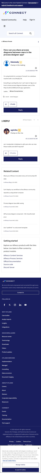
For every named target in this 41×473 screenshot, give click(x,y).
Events (4, 411)
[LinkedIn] (20, 304)
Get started (32, 3)
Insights (4, 323)
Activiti (7, 97)
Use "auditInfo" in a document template (15, 228)
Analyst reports (6, 319)
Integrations (5, 327)
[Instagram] (15, 304)
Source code (8, 264)
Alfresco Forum (7, 41)
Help (25, 20)
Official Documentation (12, 261)
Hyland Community (8, 20)
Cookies (18, 442)
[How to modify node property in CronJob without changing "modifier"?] (34, 120)
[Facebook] (4, 304)
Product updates (7, 352)
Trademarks (28, 445)
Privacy (11, 442)
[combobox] (20, 33)
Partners (4, 394)
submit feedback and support (12, 5)
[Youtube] (25, 304)
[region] (20, 459)
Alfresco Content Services (13, 255)
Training (4, 415)
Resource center (7, 337)
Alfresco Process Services (16, 91)
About (4, 390)
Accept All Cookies (20, 470)
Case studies (5, 315)
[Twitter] (9, 304)
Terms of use (27, 442)
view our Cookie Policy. (9, 461)
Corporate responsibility (9, 398)
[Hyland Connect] (14, 13)
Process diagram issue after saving (14, 203)
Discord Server (9, 267)
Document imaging (7, 377)
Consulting (5, 369)
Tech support (6, 423)
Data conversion (7, 373)
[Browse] (4, 26)
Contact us (20, 293)
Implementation (7, 362)
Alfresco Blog (8, 182)
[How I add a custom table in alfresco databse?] (38, 120)
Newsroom (5, 402)
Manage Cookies (20, 465)
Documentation (6, 419)
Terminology (6, 340)
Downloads (5, 344)
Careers (4, 386)
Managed (4, 365)
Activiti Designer (14, 97)
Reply (20, 110)
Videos (4, 348)
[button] (6, 104)
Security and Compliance (15, 445)
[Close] (38, 448)
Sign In (32, 19)
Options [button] (38, 41)
